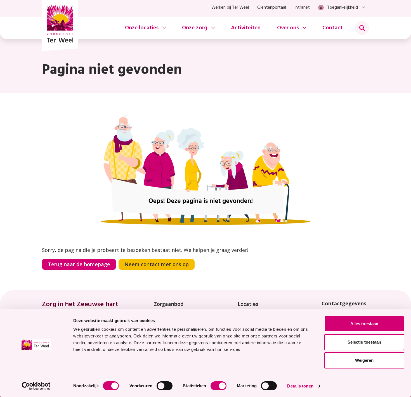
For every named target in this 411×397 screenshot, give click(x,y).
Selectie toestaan (364, 342)
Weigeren (364, 360)
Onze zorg (194, 27)
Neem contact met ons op (156, 264)
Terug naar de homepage (79, 264)
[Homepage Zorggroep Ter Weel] (60, 25)
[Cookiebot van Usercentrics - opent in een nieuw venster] (36, 386)
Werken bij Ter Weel (230, 7)
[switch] (165, 385)
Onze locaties (142, 27)
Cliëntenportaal (271, 7)
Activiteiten (246, 27)
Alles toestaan (364, 323)
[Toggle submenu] (362, 28)
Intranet (302, 7)
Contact (332, 27)
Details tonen (300, 386)
